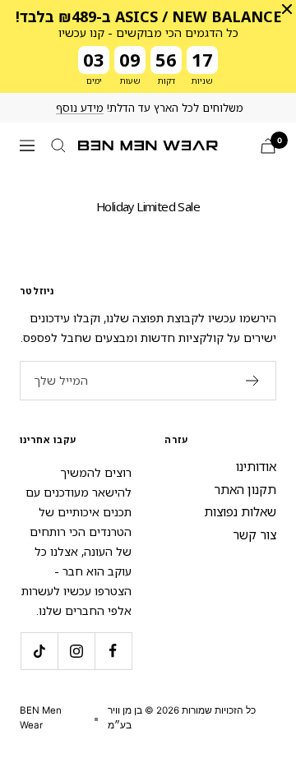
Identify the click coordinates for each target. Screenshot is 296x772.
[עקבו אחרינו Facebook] (113, 650)
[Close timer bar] (287, 9)
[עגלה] (268, 146)
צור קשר (254, 534)
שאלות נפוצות (240, 511)
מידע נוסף (80, 107)
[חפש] (58, 145)
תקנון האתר (245, 489)
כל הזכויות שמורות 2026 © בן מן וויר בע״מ (182, 718)
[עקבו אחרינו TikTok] (39, 650)
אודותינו (256, 466)
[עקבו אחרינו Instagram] (76, 650)
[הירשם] (253, 380)
